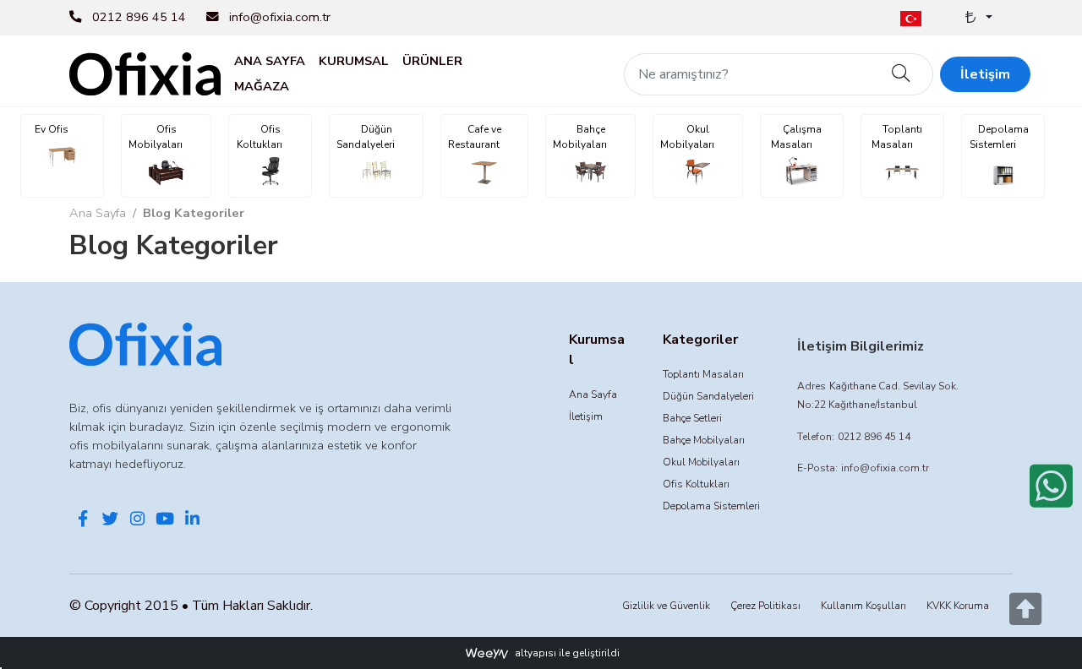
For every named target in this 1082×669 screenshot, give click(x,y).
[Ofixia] (145, 72)
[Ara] (901, 74)
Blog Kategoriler (193, 212)
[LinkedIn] (191, 520)
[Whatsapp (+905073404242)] (1051, 485)
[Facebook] (82, 520)
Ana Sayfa (97, 212)
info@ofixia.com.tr (280, 16)
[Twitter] (109, 520)
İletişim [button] (985, 74)
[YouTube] (164, 520)
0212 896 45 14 (139, 16)
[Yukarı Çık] (1025, 618)
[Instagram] (137, 520)
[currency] (977, 17)
